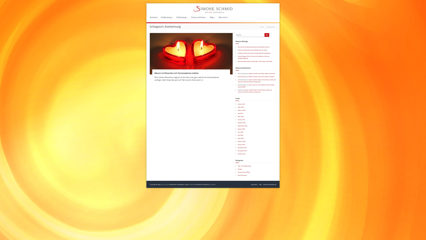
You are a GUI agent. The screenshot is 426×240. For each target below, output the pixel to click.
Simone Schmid (165, 184)
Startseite (154, 17)
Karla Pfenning (242, 76)
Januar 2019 (241, 119)
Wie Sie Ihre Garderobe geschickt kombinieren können (253, 47)
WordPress (212, 184)
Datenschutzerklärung (269, 184)
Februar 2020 (241, 110)
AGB (260, 184)
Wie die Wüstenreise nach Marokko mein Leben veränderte (255, 61)
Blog (212, 17)
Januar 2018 (241, 144)
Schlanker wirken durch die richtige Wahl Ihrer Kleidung (254, 53)
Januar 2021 (241, 104)
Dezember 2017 (242, 147)
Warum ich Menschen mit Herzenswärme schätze (176, 73)
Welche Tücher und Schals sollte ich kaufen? (262, 73)
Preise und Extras (198, 17)
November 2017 (242, 151)
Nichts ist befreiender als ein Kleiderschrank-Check (252, 50)
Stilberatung (181, 17)
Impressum (254, 184)
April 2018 (240, 138)
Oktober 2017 (242, 154)
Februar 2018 (241, 141)
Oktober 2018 (242, 123)
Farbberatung (166, 17)
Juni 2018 (240, 132)
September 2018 (242, 126)
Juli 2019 (240, 113)
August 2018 (241, 129)
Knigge (240, 169)
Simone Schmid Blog (244, 172)
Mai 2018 (240, 135)
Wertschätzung (242, 175)
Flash (190, 184)
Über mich (222, 17)
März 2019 (241, 116)
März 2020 (241, 107)
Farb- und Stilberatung (244, 166)
